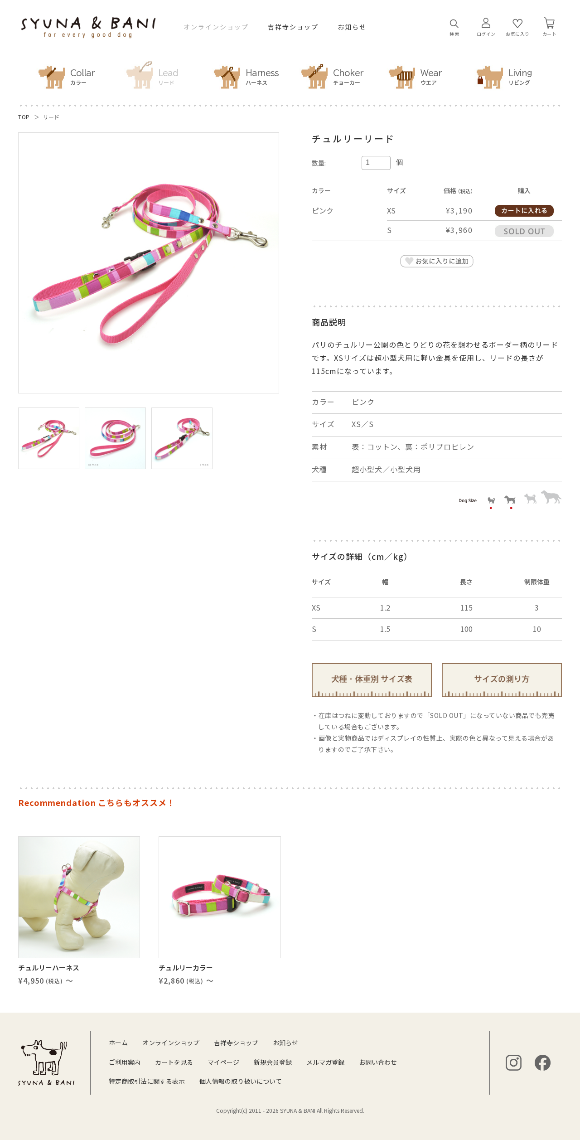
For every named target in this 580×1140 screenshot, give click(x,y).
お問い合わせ (378, 1062)
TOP (24, 117)
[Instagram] (514, 1063)
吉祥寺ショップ (293, 27)
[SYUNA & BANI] (46, 1062)
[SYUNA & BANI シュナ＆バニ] (88, 33)
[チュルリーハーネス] (79, 897)
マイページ (223, 1062)
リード (51, 117)
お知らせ (352, 27)
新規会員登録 (273, 1062)
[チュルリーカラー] (219, 897)
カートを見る (174, 1062)
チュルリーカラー (186, 967)
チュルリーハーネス (48, 967)
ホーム (118, 1042)
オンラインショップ (216, 27)
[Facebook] (543, 1063)
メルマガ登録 (325, 1062)
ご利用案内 (124, 1062)
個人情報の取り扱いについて (240, 1081)
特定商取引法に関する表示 (147, 1081)
